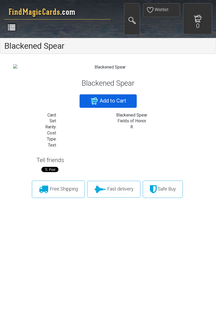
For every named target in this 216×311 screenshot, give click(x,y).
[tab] (108, 46)
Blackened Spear (34, 46)
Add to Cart (112, 101)
